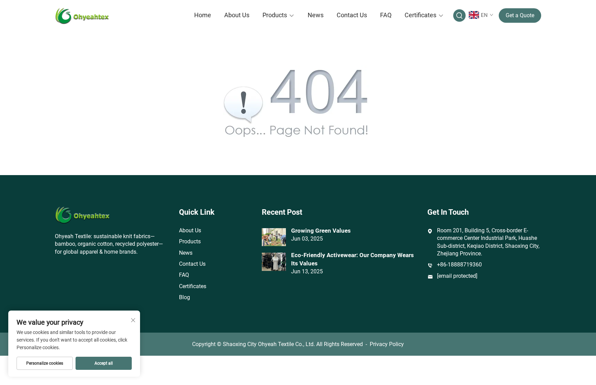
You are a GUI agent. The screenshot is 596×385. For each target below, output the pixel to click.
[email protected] (457, 276)
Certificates (420, 15)
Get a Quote (520, 15)
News (316, 15)
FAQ (385, 15)
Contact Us (352, 15)
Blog (184, 297)
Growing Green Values (321, 230)
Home (202, 15)
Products (274, 15)
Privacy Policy (387, 344)
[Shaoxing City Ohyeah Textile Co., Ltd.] (91, 15)
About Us (236, 15)
